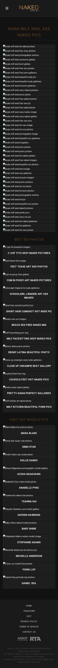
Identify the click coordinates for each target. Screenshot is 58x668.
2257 (29, 616)
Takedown (29, 611)
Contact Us (29, 632)
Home (29, 606)
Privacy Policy (29, 621)
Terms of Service (29, 627)
